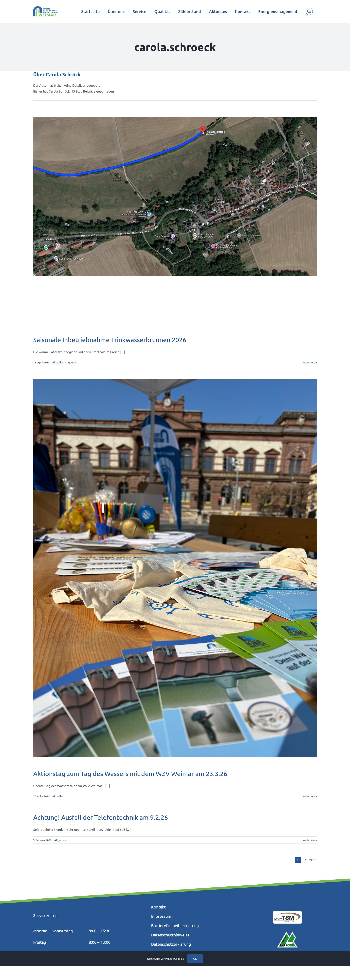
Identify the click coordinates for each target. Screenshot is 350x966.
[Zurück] (36, 223)
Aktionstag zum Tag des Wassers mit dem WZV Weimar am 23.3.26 (130, 773)
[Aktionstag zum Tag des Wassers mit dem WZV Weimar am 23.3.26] (175, 568)
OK (195, 958)
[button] (309, 11)
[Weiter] (314, 223)
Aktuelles (58, 362)
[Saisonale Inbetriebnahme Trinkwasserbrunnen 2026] (175, 196)
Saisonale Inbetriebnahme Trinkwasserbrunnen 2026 (109, 340)
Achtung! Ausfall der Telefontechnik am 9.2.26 (100, 817)
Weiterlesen (310, 362)
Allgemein (71, 362)
